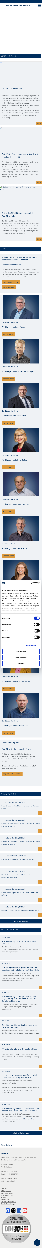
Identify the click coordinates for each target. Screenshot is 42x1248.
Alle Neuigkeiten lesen (21, 1133)
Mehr (39, 123)
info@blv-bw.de (11, 1179)
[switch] (37, 624)
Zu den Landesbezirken (11, 282)
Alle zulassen (21, 652)
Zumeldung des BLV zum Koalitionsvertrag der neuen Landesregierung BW (20, 1026)
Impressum (5, 1200)
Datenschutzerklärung (8, 1202)
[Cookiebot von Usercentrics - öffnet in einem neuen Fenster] (31, 583)
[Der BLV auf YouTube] (25, 1210)
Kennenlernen (8, 334)
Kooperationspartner (8, 1195)
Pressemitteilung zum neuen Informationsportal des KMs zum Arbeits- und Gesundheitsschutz (20, 1109)
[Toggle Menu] (39, 5)
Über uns (4, 1189)
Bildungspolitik (6, 1191)
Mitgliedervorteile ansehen (12, 774)
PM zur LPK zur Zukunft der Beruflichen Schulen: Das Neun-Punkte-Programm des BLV (20, 1076)
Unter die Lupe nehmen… (13, 88)
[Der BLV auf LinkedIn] (19, 1210)
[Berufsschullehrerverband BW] (3, 5)
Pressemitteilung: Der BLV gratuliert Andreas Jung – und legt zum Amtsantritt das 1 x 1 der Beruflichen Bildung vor (19, 998)
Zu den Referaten (9, 287)
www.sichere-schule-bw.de (28, 1119)
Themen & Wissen (7, 1193)
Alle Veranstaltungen (21, 921)
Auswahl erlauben (21, 657)
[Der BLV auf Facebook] (8, 1210)
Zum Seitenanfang (8, 1145)
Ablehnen (21, 663)
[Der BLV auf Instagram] (13, 1210)
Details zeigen (31, 645)
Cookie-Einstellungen (8, 1204)
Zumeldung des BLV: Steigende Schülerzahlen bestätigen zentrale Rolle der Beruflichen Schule (20, 969)
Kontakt (3, 1197)
